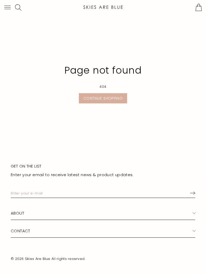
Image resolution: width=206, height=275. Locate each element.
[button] (7, 7)
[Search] (18, 7)
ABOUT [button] (17, 213)
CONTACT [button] (20, 231)
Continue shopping (103, 98)
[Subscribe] (191, 193)
